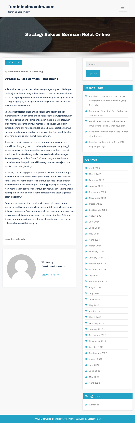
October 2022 (96, 347)
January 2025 (96, 186)
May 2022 (94, 377)
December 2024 (97, 192)
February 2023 (96, 323)
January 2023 (96, 329)
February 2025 (96, 180)
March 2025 (95, 174)
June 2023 (94, 299)
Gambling (37, 71)
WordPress (60, 418)
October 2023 (96, 275)
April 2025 (94, 168)
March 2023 (95, 317)
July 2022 (94, 365)
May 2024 (94, 234)
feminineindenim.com (31, 6)
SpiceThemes (94, 418)
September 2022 (98, 353)
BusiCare (80, 418)
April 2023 (94, 311)
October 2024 (96, 204)
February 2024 (96, 251)
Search (93, 73)
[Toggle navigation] (123, 8)
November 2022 (97, 341)
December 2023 (97, 263)
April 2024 (94, 240)
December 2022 (97, 335)
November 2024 (97, 198)
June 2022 (94, 371)
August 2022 (95, 359)
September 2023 (98, 281)
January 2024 (96, 257)
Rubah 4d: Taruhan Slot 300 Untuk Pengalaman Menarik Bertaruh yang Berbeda (107, 100)
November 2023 (97, 269)
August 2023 (95, 287)
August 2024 (95, 216)
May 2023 (94, 305)
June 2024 (94, 228)
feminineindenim (18, 71)
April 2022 (94, 383)
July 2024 (94, 222)
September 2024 (98, 210)
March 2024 (95, 245)
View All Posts (49, 274)
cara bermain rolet (16, 239)
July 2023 (94, 293)
